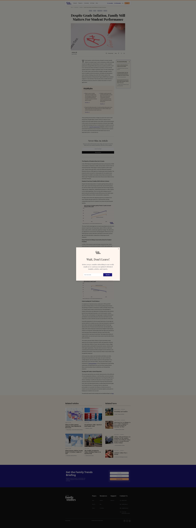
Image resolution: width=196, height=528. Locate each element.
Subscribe (108, 274)
